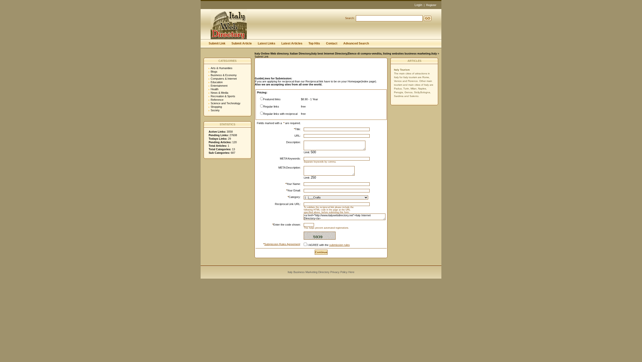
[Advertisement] (313, 68)
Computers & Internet (224, 78)
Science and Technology (225, 103)
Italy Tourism (402, 69)
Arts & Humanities (221, 68)
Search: (350, 18)
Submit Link (217, 43)
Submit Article (241, 43)
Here (351, 272)
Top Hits (314, 43)
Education (217, 82)
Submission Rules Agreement (282, 244)
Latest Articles (291, 43)
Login (418, 5)
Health (214, 89)
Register (431, 5)
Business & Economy (224, 75)
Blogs (214, 71)
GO (427, 18)
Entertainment (219, 85)
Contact (331, 43)
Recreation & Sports (223, 96)
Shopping (216, 106)
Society (215, 110)
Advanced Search (356, 43)
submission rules (339, 244)
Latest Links (266, 43)
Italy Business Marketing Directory (309, 272)
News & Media (219, 92)
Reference (217, 99)
